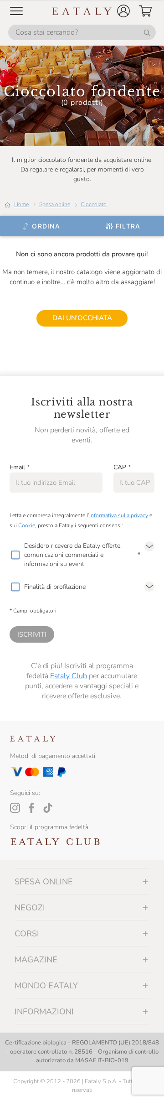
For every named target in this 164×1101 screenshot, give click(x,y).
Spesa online (54, 204)
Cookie (26, 525)
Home (21, 204)
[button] (123, 11)
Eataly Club (68, 676)
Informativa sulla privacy (118, 515)
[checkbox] (15, 555)
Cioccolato (94, 204)
